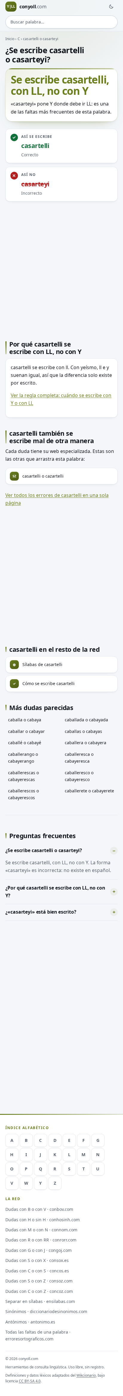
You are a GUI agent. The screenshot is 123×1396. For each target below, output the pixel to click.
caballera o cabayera (85, 742)
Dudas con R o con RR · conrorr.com (40, 1240)
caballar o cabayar (26, 731)
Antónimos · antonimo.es (30, 1322)
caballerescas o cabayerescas (23, 776)
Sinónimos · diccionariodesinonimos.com (46, 1311)
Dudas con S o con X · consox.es (37, 1260)
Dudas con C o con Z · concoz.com (39, 1291)
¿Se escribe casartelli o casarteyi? (43, 850)
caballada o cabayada (86, 720)
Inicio (10, 38)
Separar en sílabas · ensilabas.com (40, 1301)
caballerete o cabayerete (89, 791)
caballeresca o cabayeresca (79, 757)
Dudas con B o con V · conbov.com (39, 1209)
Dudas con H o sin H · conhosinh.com (42, 1219)
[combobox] (61, 22)
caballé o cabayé (24, 742)
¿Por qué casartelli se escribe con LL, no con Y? (55, 891)
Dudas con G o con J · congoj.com (38, 1250)
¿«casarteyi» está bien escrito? (40, 912)
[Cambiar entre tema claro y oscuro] (111, 6)
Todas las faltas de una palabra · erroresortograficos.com (37, 1335)
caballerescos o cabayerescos (23, 794)
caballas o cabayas (83, 731)
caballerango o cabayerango (23, 757)
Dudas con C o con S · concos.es (37, 1271)
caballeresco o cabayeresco (79, 776)
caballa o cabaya (24, 720)
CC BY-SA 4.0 (30, 1381)
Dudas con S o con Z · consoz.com (39, 1281)
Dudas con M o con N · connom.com (41, 1230)
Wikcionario (86, 1375)
